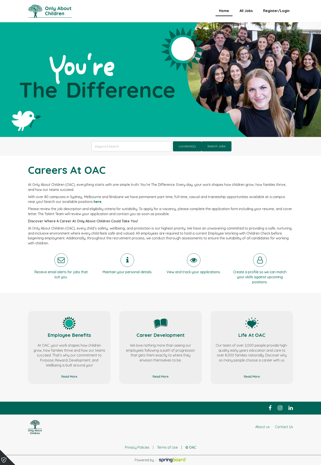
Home (224, 11)
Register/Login (276, 11)
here (98, 201)
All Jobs (246, 11)
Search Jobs (216, 146)
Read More (69, 377)
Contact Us (284, 427)
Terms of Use (167, 447)
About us (262, 427)
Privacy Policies (137, 447)
